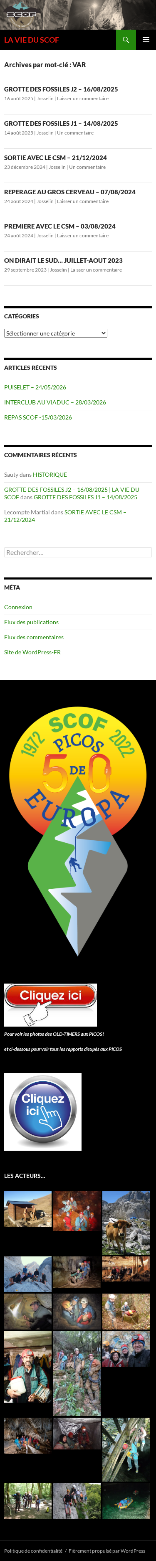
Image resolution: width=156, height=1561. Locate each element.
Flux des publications (31, 621)
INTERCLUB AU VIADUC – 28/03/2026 (55, 402)
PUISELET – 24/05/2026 (35, 387)
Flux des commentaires (34, 637)
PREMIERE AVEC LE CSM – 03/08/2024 (60, 226)
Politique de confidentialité (33, 1551)
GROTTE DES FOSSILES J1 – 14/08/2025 (61, 123)
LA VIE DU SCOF (31, 39)
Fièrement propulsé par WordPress (107, 1551)
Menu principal (146, 40)
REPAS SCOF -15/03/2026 (38, 417)
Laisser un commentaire (83, 98)
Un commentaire (75, 133)
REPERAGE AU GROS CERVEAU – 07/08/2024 (70, 192)
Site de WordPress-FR (32, 652)
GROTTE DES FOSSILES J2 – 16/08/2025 (61, 89)
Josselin (45, 98)
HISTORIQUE (50, 474)
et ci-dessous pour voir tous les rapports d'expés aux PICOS (63, 1049)
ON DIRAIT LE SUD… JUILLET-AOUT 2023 (63, 260)
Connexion (18, 606)
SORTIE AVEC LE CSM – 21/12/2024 (55, 157)
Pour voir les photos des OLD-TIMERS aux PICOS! (54, 1034)
